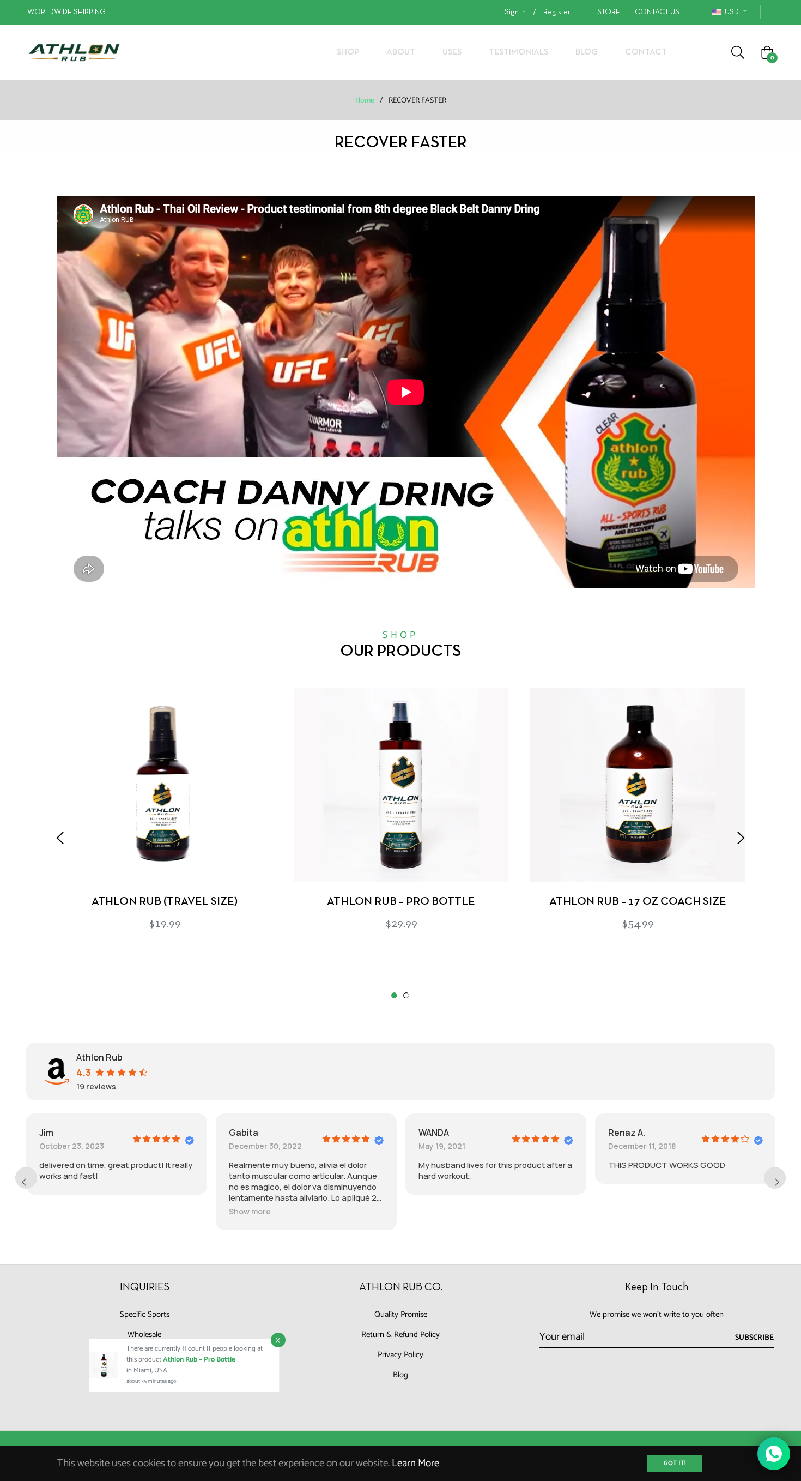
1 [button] (394, 995)
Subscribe (754, 1338)
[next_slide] (775, 1178)
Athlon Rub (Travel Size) (165, 901)
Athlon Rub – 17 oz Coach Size (637, 901)
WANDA (433, 1133)
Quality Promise (400, 1314)
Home (364, 100)
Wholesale (144, 1334)
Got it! (674, 1463)
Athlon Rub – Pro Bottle (401, 901)
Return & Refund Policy (400, 1334)
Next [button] (741, 838)
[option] (164, 828)
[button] (250, 1211)
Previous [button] (60, 838)
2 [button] (406, 995)
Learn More (415, 1463)
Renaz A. (626, 1133)
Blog (400, 1375)
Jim (46, 1133)
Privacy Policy (400, 1355)
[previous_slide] (26, 1178)
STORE (608, 12)
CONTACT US (657, 12)
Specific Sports (144, 1314)
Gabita (243, 1133)
